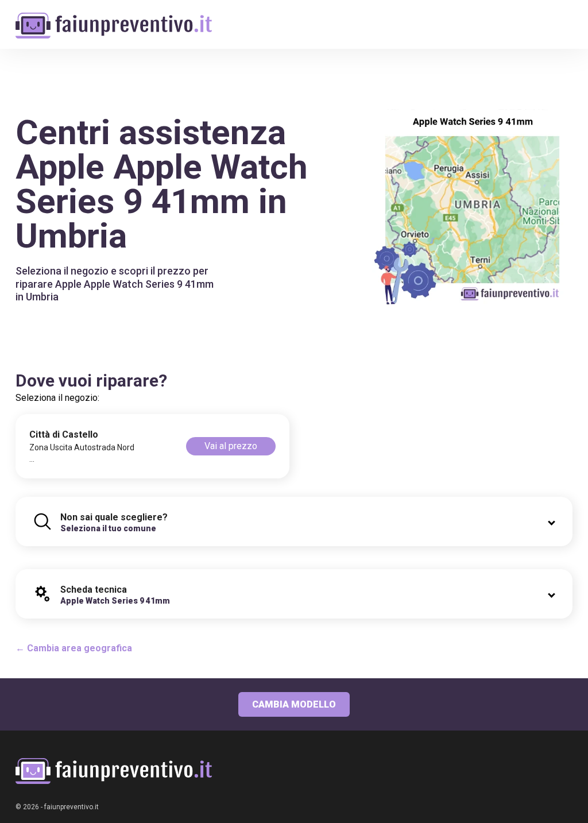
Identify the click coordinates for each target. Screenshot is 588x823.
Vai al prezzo (230, 446)
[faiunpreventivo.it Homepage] (114, 771)
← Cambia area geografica (74, 648)
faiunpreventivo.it (71, 807)
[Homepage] (114, 18)
